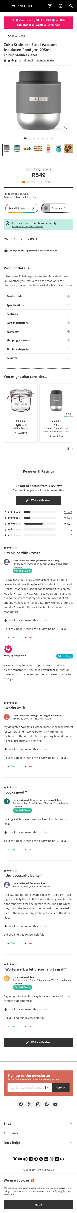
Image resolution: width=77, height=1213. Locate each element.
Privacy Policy (62, 1191)
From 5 (28, 60)
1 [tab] (69, 448)
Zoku (16, 36)
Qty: (6, 239)
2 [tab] (72, 448)
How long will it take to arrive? (27, 226)
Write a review (45, 60)
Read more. (65, 285)
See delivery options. (39, 169)
